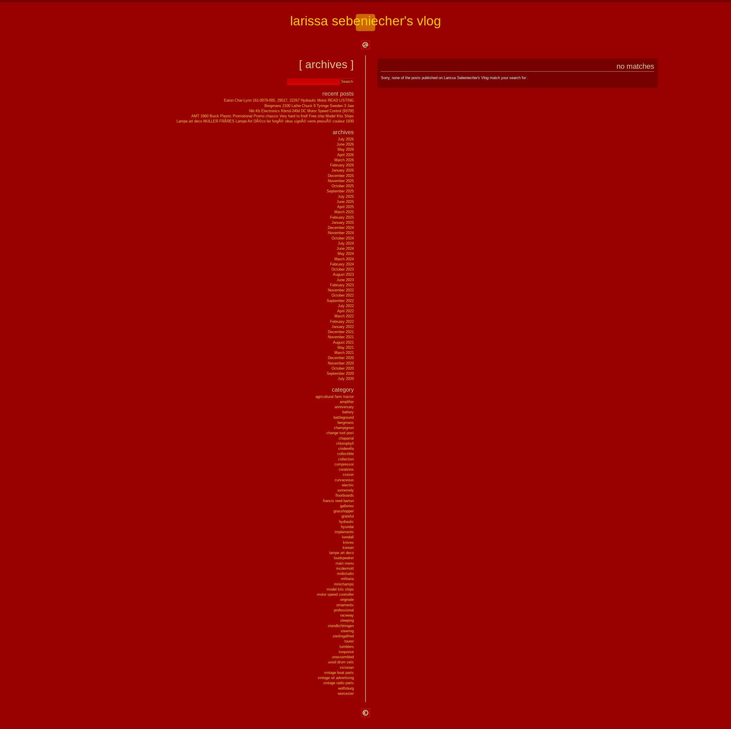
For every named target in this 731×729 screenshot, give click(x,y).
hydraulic (346, 521)
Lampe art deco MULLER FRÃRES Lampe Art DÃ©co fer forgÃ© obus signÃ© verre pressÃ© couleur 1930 (265, 121)
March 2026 (344, 160)
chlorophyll (345, 443)
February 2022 (342, 321)
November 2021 (341, 337)
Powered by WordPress (365, 713)
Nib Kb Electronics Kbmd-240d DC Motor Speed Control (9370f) (301, 111)
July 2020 (346, 378)
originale (347, 599)
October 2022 (343, 295)
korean (348, 547)
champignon (344, 428)
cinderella (346, 448)
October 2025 (343, 186)
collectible (345, 454)
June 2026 (345, 144)
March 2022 (344, 316)
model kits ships (340, 589)
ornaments (345, 605)
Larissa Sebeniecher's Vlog (365, 21)
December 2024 (341, 227)
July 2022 (346, 306)
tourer (349, 641)
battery (348, 412)
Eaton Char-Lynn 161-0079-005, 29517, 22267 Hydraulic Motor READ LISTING (289, 100)
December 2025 (341, 176)
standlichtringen (341, 626)
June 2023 (345, 280)
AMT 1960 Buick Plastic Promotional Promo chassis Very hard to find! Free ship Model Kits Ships (272, 116)
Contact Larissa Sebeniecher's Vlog (365, 45)
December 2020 (341, 358)
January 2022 (343, 327)
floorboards (345, 495)
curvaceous (344, 480)
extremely (346, 490)
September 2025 (340, 191)
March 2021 (344, 353)
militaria (347, 579)
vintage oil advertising (336, 678)
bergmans (346, 422)
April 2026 (345, 155)
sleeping (347, 620)
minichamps (344, 584)
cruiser (348, 474)
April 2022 (345, 311)
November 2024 (341, 233)
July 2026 (346, 139)
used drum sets (341, 662)
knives (348, 542)
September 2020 (340, 373)
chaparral (346, 438)
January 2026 (343, 170)
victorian (347, 667)
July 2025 (346, 196)
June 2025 (345, 202)
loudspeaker (344, 558)
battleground (344, 417)
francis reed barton (338, 501)
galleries (347, 506)
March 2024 (344, 259)
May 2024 (346, 253)
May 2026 (346, 149)
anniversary (344, 407)
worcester (346, 693)
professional (344, 610)
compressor (344, 464)
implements (344, 532)
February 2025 (342, 217)
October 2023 (343, 269)
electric (348, 485)
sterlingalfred (343, 636)
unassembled (343, 657)
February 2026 (342, 165)
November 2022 (341, 290)
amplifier (347, 402)
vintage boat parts (339, 672)
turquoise (346, 652)
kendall (348, 537)
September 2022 (340, 301)
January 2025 (343, 222)
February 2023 (342, 285)
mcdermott (345, 568)
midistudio (345, 573)
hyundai (347, 527)
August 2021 (343, 342)
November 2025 (341, 181)
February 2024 (342, 264)
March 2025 (344, 212)
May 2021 (346, 347)
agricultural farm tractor (335, 396)
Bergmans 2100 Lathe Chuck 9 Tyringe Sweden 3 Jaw (309, 106)
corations (346, 469)
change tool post (340, 433)
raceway (347, 615)
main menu (345, 563)
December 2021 (341, 332)
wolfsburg (346, 688)
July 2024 (346, 243)
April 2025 (345, 207)
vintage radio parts (338, 683)
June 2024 (345, 248)
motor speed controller (335, 594)
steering (347, 631)
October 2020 (343, 368)
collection (346, 459)
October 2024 (343, 238)
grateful (348, 516)
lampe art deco (341, 553)
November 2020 (341, 363)
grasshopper (344, 511)
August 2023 (343, 274)
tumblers (347, 647)
